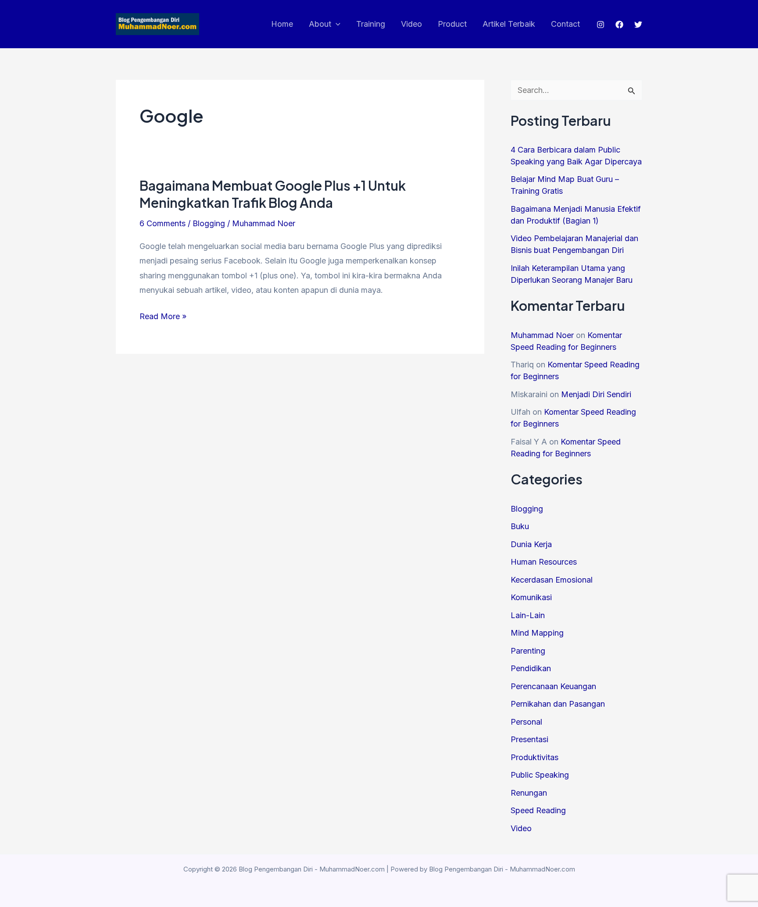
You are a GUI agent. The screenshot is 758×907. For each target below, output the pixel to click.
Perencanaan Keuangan (553, 686)
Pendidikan (531, 668)
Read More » (162, 317)
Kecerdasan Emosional (552, 579)
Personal (526, 721)
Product (452, 23)
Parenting (528, 650)
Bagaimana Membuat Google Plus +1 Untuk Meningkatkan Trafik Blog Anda (272, 194)
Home (282, 23)
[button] (335, 24)
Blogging (209, 223)
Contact (565, 23)
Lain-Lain (528, 615)
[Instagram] (600, 24)
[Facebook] (619, 24)
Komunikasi (531, 597)
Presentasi (529, 739)
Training (370, 23)
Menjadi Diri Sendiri (596, 394)
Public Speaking (540, 774)
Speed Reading (538, 810)
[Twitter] (638, 24)
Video (411, 23)
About (320, 23)
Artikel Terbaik (509, 23)
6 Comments (162, 223)
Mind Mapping (537, 632)
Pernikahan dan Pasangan (558, 703)
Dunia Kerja (531, 544)
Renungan (529, 792)
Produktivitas (534, 757)
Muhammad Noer (542, 335)
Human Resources (544, 561)
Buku (520, 526)
